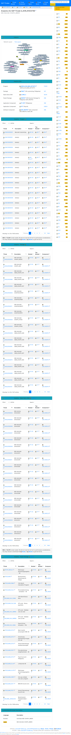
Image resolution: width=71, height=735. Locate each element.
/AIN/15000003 (9, 142)
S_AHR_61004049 (8, 339)
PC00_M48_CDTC (9, 637)
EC (59, 47)
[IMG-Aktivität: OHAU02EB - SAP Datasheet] (3, 434)
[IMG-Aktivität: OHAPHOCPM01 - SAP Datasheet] (3, 300)
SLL (59, 216)
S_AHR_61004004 (8, 293)
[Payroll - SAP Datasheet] (22, 106)
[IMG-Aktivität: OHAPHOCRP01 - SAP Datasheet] (3, 314)
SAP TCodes (5, 3)
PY (14, 7)
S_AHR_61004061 (7, 346)
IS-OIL (59, 127)
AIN (45, 132)
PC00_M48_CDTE (9, 643)
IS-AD (59, 85)
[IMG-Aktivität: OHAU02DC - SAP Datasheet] (3, 441)
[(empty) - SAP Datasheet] (3, 138)
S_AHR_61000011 (7, 459)
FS (58, 64)
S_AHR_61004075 (7, 366)
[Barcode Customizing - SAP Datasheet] (3, 133)
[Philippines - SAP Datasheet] (24, 102)
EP (58, 54)
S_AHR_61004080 (8, 373)
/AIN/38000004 (9, 177)
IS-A (59, 81)
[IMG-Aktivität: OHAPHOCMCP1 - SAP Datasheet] (3, 307)
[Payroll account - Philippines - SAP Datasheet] (14, 656)
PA (58, 169)
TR (58, 227)
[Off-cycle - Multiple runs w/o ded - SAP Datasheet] (3, 613)
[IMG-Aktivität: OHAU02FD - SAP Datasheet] (3, 447)
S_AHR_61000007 (7, 433)
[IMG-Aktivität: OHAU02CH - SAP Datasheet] (3, 528)
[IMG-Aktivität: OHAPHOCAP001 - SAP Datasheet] (3, 294)
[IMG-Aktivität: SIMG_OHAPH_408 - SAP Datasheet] (3, 334)
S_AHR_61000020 (8, 520)
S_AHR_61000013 (7, 473)
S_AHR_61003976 (7, 259)
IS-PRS (60, 130)
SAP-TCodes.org (2, 732)
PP (58, 182)
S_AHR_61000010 (7, 453)
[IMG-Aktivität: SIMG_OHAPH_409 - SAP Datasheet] (3, 347)
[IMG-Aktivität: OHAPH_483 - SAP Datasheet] (3, 267)
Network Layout (8, 42)
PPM (59, 186)
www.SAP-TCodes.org (27, 730)
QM (59, 203)
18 (45, 392)
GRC (59, 68)
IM (58, 78)
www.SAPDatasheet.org (33, 728)
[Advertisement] (26, 25)
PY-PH (20, 7)
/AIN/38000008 (9, 197)
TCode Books (38, 3)
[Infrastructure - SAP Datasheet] (28, 133)
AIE (37, 132)
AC (59, 13)
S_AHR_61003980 (8, 266)
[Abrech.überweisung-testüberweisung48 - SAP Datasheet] (14, 643)
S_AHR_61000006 (8, 426)
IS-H (59, 103)
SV (58, 223)
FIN (59, 61)
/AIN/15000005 (9, 152)
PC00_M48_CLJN (9, 663)
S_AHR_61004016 (7, 313)
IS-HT (59, 117)
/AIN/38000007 (9, 192)
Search (53, 4)
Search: (32, 123)
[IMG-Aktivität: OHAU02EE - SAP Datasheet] (3, 467)
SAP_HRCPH (7, 7)
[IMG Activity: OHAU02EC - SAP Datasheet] (3, 414)
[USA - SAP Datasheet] (28, 412)
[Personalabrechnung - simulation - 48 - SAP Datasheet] (14, 589)
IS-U (59, 145)
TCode (5, 128)
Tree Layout (17, 42)
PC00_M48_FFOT (9, 690)
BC (59, 24)
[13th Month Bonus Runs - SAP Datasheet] (3, 599)
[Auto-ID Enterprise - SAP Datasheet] (39, 131)
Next (48, 233)
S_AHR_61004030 (8, 326)
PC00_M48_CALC (9, 590)
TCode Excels (45, 3)
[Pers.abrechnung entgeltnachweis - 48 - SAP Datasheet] (14, 649)
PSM (59, 193)
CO (59, 34)
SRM (59, 220)
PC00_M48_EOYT (9, 683)
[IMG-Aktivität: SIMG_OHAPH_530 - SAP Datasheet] (3, 367)
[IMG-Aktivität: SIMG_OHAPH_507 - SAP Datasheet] (3, 287)
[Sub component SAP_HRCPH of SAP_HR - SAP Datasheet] (49, 259)
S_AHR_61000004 (8, 413)
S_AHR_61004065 (8, 353)
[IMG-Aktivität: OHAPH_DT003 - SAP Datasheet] (3, 327)
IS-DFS (60, 96)
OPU (59, 166)
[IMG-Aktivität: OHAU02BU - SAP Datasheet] (3, 514)
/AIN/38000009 (9, 203)
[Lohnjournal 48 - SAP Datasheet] (14, 663)
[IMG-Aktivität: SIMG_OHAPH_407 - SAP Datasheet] (3, 354)
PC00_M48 (7, 576)
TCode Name (31, 3)
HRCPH (23, 98)
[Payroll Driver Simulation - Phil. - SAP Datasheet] (3, 626)
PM (59, 179)
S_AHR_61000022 (8, 533)
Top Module (37, 127)
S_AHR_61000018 (7, 506)
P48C (26, 7)
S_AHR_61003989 (8, 279)
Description (18, 128)
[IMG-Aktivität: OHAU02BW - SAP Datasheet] (3, 501)
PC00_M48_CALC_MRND (9, 611)
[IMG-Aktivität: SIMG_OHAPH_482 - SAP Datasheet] (3, 361)
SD (59, 213)
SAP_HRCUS (45, 413)
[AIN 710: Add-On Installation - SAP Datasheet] (46, 131)
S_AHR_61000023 (8, 540)
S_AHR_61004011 (7, 306)
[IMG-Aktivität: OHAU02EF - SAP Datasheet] (3, 427)
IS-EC (59, 100)
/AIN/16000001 (9, 157)
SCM (59, 210)
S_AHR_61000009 (8, 446)
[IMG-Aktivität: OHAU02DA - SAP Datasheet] (3, 481)
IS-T (59, 142)
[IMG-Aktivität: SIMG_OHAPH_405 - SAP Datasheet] (3, 381)
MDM (59, 159)
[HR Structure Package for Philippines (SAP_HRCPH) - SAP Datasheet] (25, 97)
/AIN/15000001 (9, 137)
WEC (59, 230)
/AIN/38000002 (9, 167)
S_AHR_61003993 (8, 286)
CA (59, 30)
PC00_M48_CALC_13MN (9, 598)
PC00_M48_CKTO (9, 657)
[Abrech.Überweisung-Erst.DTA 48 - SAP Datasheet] (14, 690)
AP (58, 20)
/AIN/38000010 (9, 208)
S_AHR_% (23, 94)
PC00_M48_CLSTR (9, 670)
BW (59, 27)
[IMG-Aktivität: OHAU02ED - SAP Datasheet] (3, 474)
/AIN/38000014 (9, 228)
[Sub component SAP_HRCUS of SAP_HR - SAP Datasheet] (49, 412)
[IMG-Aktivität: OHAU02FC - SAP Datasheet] (3, 454)
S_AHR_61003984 (8, 272)
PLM (59, 176)
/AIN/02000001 (9, 132)
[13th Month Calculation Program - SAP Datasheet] (14, 582)
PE (58, 172)
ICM (59, 74)
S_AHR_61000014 (7, 480)
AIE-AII (31, 132)
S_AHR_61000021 (7, 526)
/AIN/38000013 (9, 223)
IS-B (59, 88)
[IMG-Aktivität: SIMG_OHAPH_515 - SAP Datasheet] (3, 274)
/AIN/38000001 (9, 162)
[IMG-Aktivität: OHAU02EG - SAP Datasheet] (3, 420)
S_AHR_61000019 (7, 513)
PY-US (31, 411)
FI (58, 57)
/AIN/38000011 (9, 213)
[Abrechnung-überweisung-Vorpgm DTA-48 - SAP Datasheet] (14, 636)
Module (30, 128)
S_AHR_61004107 (7, 386)
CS (59, 41)
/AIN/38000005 (9, 182)
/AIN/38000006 (9, 187)
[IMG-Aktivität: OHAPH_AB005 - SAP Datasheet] (35, 10)
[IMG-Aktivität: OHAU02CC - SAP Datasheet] (3, 487)
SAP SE (64, 733)
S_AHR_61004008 (8, 299)
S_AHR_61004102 (7, 380)
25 (45, 233)
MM (59, 162)
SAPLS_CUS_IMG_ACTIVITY (28, 86)
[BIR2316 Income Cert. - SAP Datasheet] (14, 683)
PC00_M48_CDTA (9, 630)
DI (58, 44)
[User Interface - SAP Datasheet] (31, 158)
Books (23, 239)
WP (59, 233)
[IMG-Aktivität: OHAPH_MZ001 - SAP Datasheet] (3, 260)
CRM (59, 37)
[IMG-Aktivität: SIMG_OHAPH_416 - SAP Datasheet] (3, 374)
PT (58, 196)
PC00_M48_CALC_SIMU (9, 625)
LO (58, 155)
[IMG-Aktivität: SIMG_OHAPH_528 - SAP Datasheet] (3, 341)
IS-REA (60, 139)
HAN (59, 71)
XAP (59, 237)
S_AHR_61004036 (8, 333)
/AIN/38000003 (9, 172)
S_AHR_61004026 (8, 319)
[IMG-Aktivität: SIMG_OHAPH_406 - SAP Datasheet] (3, 388)
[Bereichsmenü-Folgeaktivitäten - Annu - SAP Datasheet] (3, 700)
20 (45, 704)
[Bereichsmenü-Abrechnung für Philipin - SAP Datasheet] (11, 576)
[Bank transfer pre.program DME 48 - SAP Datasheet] (14, 629)
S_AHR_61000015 (7, 486)
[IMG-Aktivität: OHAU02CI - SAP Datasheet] (3, 521)
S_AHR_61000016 (7, 493)
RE (58, 206)
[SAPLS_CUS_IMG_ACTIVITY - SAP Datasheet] (36, 85)
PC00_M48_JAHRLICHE (9, 698)
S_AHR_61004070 (7, 360)
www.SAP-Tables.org (20, 728)
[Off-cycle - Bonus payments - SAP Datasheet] (3, 604)
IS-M (59, 120)
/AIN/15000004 (9, 147)
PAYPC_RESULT (9, 570)
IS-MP (59, 123)
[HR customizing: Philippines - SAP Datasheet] (24, 90)
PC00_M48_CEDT (9, 650)
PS (58, 189)
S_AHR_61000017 (7, 500)
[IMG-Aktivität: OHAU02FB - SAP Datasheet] (3, 461)
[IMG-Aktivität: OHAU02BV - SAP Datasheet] (3, 508)
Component (45, 128)
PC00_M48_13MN (9, 583)
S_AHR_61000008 (8, 439)
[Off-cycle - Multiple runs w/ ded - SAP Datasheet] (3, 619)
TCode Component (22, 3)
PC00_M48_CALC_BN (10, 603)
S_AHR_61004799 (35, 7)
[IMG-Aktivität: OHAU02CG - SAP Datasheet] (3, 534)
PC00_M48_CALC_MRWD (9, 618)
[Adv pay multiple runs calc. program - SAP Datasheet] (14, 676)
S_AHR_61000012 (7, 466)
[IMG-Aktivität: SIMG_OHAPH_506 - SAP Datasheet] (3, 280)
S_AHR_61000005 (8, 419)
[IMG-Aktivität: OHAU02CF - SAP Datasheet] (3, 541)
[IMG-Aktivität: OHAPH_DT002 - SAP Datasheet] (3, 320)
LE (58, 152)
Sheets (31, 239)
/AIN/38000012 (9, 218)
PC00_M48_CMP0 (9, 677)
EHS (59, 51)
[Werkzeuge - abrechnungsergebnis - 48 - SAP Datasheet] (13, 569)
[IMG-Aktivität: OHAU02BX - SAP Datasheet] (3, 494)
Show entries (8, 123)
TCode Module (14, 3)
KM (59, 149)
